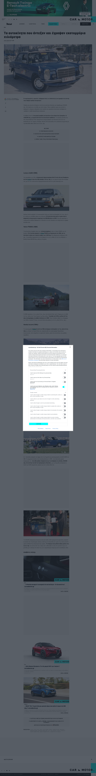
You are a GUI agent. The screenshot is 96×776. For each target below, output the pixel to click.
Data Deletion (40, 428)
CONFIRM (38, 423)
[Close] (70, 347)
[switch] (64, 373)
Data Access (48, 428)
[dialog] (48, 388)
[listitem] (48, 370)
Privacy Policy (55, 428)
